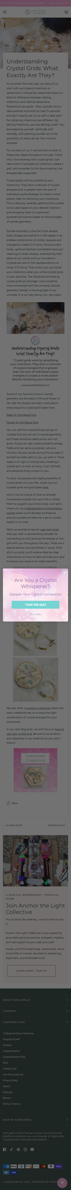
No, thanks (35, 614)
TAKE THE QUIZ (35, 605)
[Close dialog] (64, 572)
